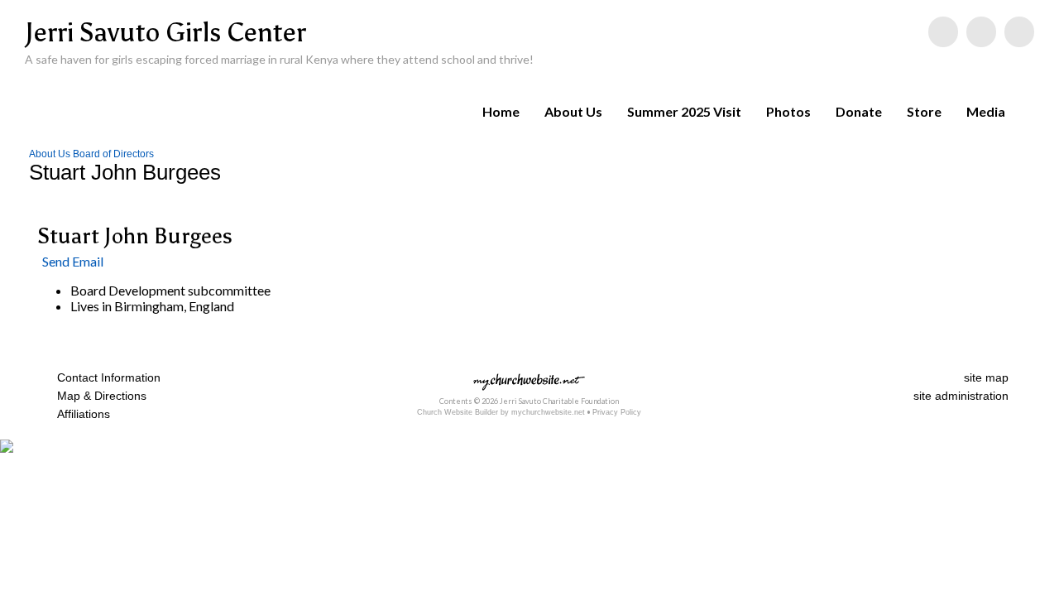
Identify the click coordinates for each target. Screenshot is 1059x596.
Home (501, 111)
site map (986, 377)
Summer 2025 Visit (684, 111)
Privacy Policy (616, 412)
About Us (573, 111)
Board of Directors (113, 154)
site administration (961, 395)
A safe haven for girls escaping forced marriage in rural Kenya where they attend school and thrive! (279, 59)
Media (985, 111)
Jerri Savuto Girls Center (165, 32)
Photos (788, 111)
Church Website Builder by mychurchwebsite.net (501, 412)
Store (924, 111)
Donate (859, 111)
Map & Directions (98, 395)
